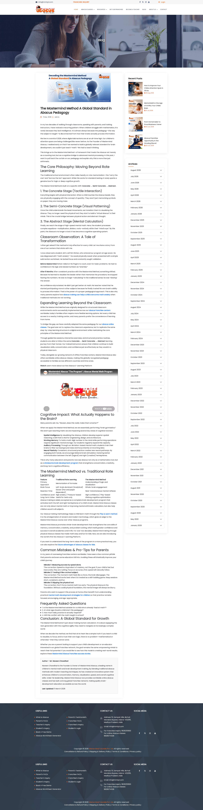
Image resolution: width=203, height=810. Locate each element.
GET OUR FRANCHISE (116, 9)
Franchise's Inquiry (76, 724)
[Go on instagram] (146, 2)
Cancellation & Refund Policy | (76, 751)
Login (163, 2)
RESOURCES (101, 9)
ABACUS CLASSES (87, 9)
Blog (144, 9)
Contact (163, 9)
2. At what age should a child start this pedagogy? (62, 610)
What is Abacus (42, 717)
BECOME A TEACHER (132, 9)
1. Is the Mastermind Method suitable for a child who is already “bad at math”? (74, 607)
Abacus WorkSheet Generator (48, 735)
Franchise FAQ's (75, 721)
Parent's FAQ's (42, 721)
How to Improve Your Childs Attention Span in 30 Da (153, 88)
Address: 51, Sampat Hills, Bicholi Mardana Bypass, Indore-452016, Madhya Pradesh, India (117, 719)
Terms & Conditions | (121, 751)
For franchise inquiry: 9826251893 (117, 731)
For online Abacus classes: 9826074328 (115, 734)
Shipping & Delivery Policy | (100, 751)
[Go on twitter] (143, 2)
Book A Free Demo (43, 732)
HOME (76, 9)
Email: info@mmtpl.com (114, 726)
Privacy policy (136, 751)
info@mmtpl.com (45, 2)
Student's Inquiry (43, 728)
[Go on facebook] (140, 2)
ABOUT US (152, 9)
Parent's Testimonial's (77, 717)
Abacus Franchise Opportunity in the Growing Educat (151, 140)
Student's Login (74, 728)
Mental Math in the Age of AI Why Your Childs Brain (153, 105)
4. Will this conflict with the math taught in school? (63, 615)
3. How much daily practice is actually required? (62, 612)
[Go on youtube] (149, 2)
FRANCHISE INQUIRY (81, 2)
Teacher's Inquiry (43, 724)
